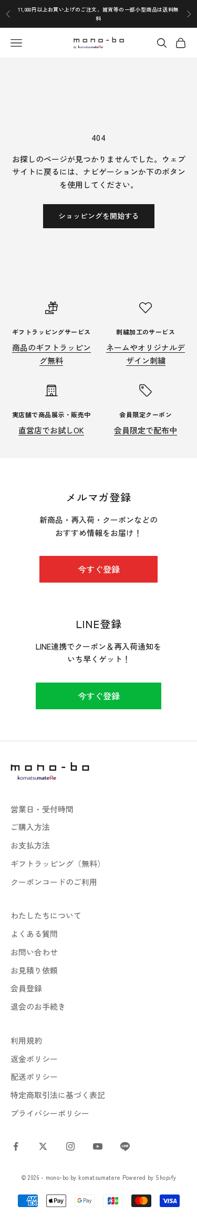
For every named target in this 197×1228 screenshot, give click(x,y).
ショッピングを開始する (98, 215)
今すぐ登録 (99, 569)
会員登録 (26, 988)
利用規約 (26, 1040)
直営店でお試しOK (51, 430)
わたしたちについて (46, 915)
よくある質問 (34, 933)
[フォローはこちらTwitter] (43, 1146)
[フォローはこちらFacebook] (16, 1146)
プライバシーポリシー (50, 1113)
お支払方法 (30, 845)
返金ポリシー (34, 1058)
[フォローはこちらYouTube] (97, 1146)
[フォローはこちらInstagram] (70, 1146)
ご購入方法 (30, 826)
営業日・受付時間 (42, 808)
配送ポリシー (34, 1076)
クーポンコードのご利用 (54, 881)
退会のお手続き (38, 1006)
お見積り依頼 (34, 970)
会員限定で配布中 (145, 430)
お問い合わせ (34, 951)
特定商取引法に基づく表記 (58, 1094)
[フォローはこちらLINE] (125, 1146)
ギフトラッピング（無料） (58, 863)
